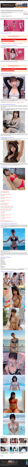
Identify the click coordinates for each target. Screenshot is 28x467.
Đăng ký (26, 0)
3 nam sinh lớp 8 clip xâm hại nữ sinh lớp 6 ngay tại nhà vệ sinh (4, 453)
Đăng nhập (23, 0)
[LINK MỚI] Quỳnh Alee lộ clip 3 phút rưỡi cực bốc (23, 453)
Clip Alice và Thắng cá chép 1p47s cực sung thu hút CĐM (22, 444)
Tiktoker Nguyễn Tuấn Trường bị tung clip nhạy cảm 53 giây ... (5, 444)
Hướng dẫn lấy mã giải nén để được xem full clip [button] (8, 70)
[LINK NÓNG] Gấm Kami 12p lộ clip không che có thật (14, 453)
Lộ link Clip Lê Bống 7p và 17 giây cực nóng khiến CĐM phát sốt (14, 444)
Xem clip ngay (14, 39)
